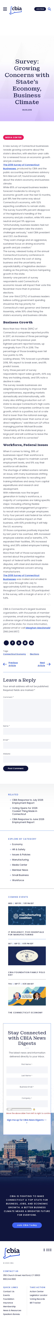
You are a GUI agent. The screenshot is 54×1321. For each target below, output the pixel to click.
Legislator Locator (38, 1295)
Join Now (40, 9)
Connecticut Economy (14, 654)
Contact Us (8, 1291)
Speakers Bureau (11, 1314)
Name (6, 726)
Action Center (37, 1291)
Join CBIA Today (27, 1225)
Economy (17, 844)
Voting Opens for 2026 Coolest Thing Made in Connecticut (24, 811)
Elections (34, 654)
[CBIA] (15, 11)
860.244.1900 (9, 1279)
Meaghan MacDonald (38, 627)
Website (6, 754)
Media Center (19, 864)
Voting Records (37, 1299)
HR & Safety (18, 849)
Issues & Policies (21, 854)
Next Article (41, 664)
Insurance (8, 1302)
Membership (9, 1306)
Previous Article (13, 664)
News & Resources (12, 1310)
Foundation (8, 1299)
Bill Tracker (35, 1302)
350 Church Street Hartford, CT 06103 (21, 1275)
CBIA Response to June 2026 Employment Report (28, 821)
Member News (20, 870)
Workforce (18, 880)
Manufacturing (20, 859)
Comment (8, 697)
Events (6, 1295)
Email (6, 740)
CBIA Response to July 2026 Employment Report (27, 801)
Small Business (20, 875)
